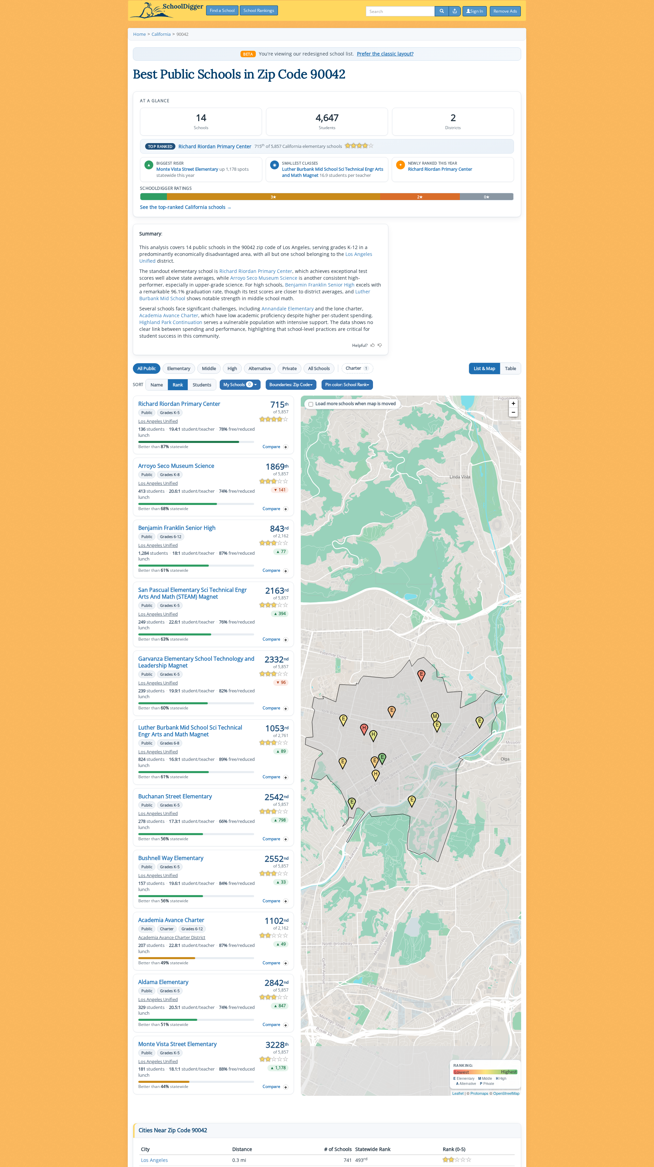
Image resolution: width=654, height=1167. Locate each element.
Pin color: (346, 384)
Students (202, 385)
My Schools (237, 384)
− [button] (513, 412)
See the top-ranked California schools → (186, 207)
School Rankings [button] (259, 10)
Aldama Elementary (163, 982)
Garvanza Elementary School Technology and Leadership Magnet (196, 662)
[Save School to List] (286, 446)
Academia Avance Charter (168, 315)
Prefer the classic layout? (385, 54)
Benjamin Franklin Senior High (320, 284)
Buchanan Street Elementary (175, 796)
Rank (178, 385)
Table (510, 368)
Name (157, 385)
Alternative (260, 368)
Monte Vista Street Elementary (187, 169)
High (232, 368)
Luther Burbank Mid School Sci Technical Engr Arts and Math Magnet (190, 731)
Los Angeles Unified (158, 421)
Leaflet (458, 1093)
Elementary (178, 368)
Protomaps (479, 1093)
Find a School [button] (222, 10)
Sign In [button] (476, 11)
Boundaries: (289, 384)
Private (289, 368)
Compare (271, 446)
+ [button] (513, 403)
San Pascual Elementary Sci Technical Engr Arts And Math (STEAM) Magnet (192, 593)
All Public (147, 368)
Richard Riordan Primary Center (214, 146)
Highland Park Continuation (170, 322)
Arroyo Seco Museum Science (263, 278)
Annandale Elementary (288, 308)
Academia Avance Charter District (171, 937)
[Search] (442, 11)
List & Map (484, 368)
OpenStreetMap (506, 1093)
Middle (209, 368)
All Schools (319, 368)
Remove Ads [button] (505, 11)
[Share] (455, 11)
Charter (356, 368)
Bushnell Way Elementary (170, 858)
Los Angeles (154, 1160)
